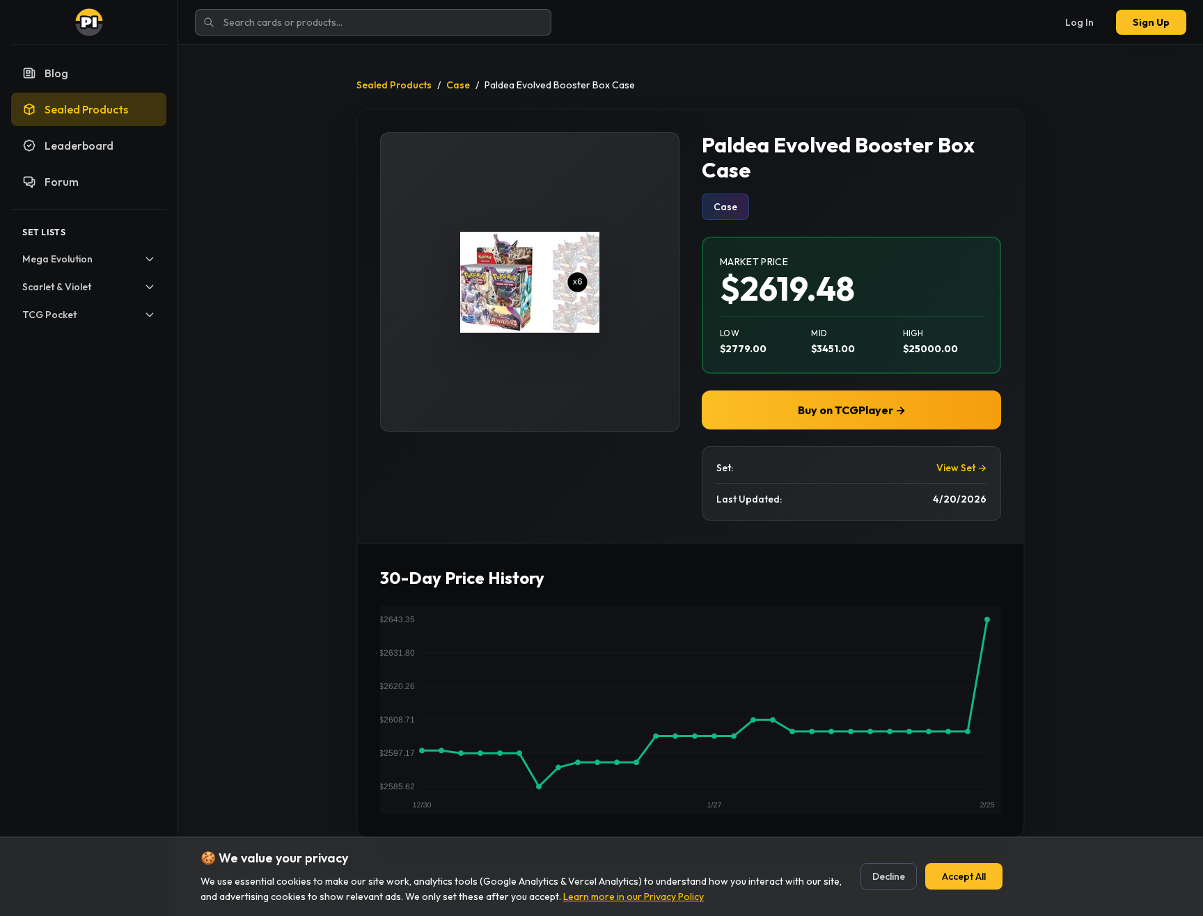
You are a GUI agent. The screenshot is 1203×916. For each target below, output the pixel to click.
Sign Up (1151, 22)
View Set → (961, 467)
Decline (888, 876)
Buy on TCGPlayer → (852, 410)
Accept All (964, 876)
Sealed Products (394, 85)
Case (458, 85)
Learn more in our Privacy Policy (633, 896)
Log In (1079, 22)
